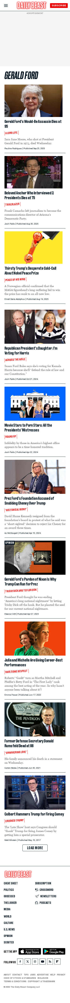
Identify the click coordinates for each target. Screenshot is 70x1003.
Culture (8, 923)
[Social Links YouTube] (43, 962)
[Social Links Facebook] (20, 962)
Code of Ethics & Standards (20, 978)
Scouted (9, 942)
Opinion (8, 936)
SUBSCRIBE (59, 5)
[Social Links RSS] (50, 962)
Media (7, 909)
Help (52, 975)
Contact (17, 975)
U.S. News (9, 929)
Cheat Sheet (11, 883)
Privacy (61, 975)
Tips (26, 975)
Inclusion (43, 978)
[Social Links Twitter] (28, 962)
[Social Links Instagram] (35, 962)
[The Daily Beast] (32, 6)
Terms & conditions (15, 981)
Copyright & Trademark (41, 981)
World (7, 916)
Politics (9, 889)
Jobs (32, 975)
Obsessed (9, 896)
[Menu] (9, 6)
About (7, 975)
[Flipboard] (57, 962)
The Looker (10, 902)
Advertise (43, 975)
